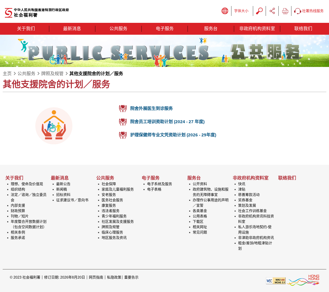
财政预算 (18, 211)
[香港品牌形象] (302, 280)
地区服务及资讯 (114, 238)
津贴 (241, 189)
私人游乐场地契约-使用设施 (254, 229)
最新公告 (63, 184)
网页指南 (96, 277)
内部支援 (18, 205)
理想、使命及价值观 (27, 184)
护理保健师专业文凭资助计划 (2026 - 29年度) (173, 135)
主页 (7, 73)
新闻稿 (61, 189)
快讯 (241, 184)
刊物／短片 (20, 216)
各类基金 (200, 211)
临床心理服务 (112, 232)
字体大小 (241, 11)
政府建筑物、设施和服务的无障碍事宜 (211, 192)
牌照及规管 (52, 73)
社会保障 (109, 184)
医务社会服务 (112, 200)
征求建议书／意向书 (72, 200)
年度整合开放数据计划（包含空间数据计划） (29, 224)
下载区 (198, 221)
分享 (272, 10)
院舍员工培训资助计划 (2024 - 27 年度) (167, 121)
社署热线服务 (312, 11)
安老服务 (109, 195)
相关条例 (18, 232)
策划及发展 (247, 205)
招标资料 (63, 195)
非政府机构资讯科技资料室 (256, 218)
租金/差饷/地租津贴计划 (255, 245)
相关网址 (200, 227)
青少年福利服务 (114, 216)
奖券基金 (245, 200)
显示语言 (225, 10)
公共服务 (26, 73)
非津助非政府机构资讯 (256, 238)
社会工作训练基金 (252, 211)
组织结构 (18, 189)
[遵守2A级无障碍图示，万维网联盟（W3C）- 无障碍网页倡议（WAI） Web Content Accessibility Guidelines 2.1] (276, 280)
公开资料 (200, 184)
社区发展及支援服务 (118, 221)
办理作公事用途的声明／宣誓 (211, 202)
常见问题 (200, 232)
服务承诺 (18, 238)
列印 (284, 10)
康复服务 (109, 205)
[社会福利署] (53, 13)
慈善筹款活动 (249, 195)
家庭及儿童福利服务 (118, 189)
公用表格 (200, 216)
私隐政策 (114, 277)
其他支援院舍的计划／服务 (96, 73)
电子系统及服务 (159, 184)
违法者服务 (111, 211)
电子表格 (154, 189)
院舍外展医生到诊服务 (151, 108)
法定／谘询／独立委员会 (29, 197)
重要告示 (131, 277)
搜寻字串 (259, 10)
